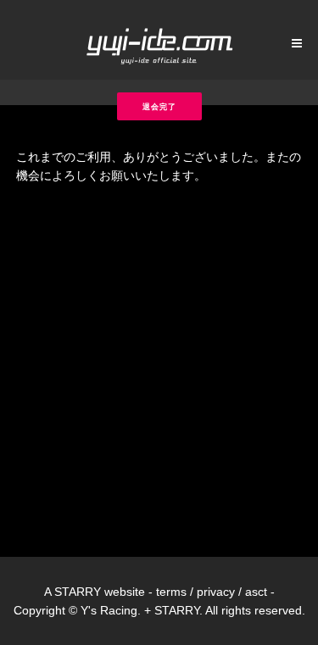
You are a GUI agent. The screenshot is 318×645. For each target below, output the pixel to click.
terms (171, 591)
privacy (216, 591)
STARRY (77, 591)
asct (256, 591)
